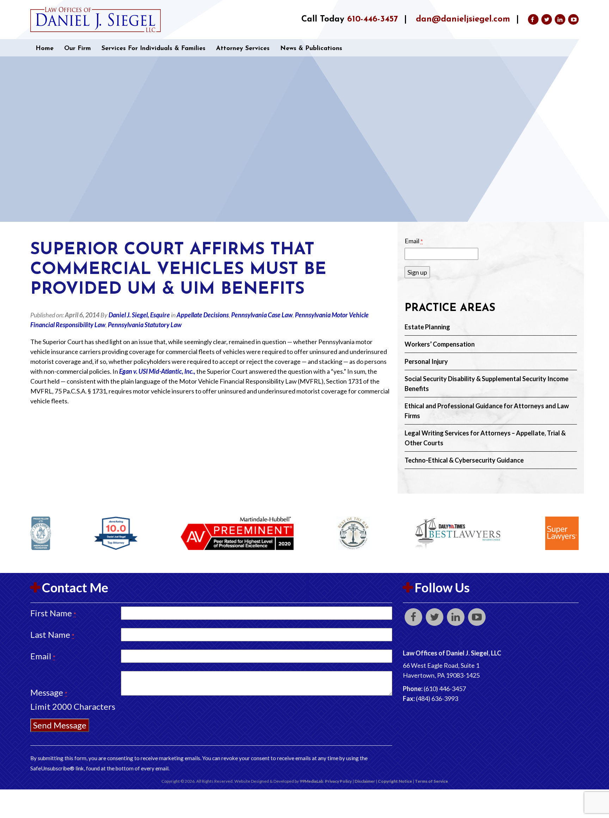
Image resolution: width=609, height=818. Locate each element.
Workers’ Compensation (440, 344)
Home (45, 48)
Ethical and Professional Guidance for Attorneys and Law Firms (487, 411)
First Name (53, 613)
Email (414, 241)
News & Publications (311, 48)
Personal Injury (426, 361)
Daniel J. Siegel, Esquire (139, 315)
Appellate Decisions (203, 315)
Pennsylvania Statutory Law (145, 325)
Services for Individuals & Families (153, 48)
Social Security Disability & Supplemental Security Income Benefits (486, 383)
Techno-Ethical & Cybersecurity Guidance (464, 460)
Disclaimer (365, 781)
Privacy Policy (338, 781)
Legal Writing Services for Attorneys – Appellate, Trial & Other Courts (485, 438)
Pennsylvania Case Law (262, 315)
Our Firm (77, 48)
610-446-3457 (372, 19)
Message (48, 692)
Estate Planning (427, 327)
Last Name (52, 634)
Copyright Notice (395, 781)
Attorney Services (243, 48)
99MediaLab (311, 781)
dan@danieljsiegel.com (463, 19)
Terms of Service (431, 781)
